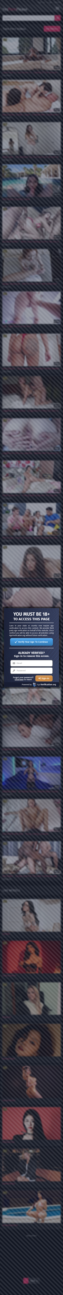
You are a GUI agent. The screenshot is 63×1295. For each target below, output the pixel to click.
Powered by (27, 685)
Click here (19, 680)
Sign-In (45, 678)
